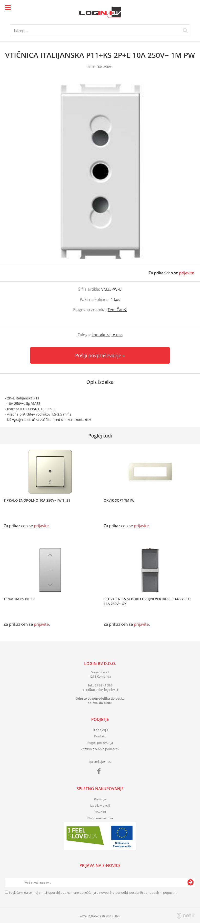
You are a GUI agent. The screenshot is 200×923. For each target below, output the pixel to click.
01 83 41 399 (103, 685)
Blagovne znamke (100, 818)
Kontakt (100, 736)
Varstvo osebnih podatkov (100, 749)
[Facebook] (100, 772)
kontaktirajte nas (107, 334)
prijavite (186, 273)
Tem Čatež (117, 309)
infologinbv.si (107, 689)
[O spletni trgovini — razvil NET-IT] (186, 916)
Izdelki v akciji (100, 805)
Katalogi (100, 799)
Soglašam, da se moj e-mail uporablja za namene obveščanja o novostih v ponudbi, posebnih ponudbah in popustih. (93, 892)
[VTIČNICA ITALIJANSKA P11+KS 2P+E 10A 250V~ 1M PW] (100, 171)
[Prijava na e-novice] (190, 882)
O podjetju (100, 730)
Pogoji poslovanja (100, 742)
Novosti (100, 812)
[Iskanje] (185, 30)
